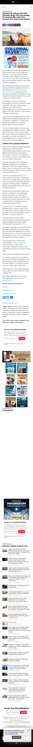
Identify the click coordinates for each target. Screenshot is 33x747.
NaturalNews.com (7, 290)
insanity (12, 310)
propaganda (25, 312)
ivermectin (18, 310)
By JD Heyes (17, 582)
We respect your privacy (22, 721)
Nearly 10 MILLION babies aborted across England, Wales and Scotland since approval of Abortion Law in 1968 (18, 608)
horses (19, 308)
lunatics (4, 312)
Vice (20, 314)
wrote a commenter (19, 243)
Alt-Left (20, 306)
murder (18, 312)
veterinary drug (14, 314)
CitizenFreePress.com (9, 293)
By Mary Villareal (18, 573)
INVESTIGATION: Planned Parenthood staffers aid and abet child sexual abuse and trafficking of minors (19, 569)
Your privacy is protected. (9, 343)
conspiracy (10, 308)
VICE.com (5, 287)
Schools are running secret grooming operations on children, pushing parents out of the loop (19, 646)
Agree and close (16, 737)
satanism (5, 314)
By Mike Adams (18, 700)
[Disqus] (16, 434)
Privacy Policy (14, 734)
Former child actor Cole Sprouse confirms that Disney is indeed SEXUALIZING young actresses (17, 689)
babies (4, 308)
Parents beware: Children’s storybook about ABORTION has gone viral (18, 653)
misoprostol (11, 312)
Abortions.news (7, 280)
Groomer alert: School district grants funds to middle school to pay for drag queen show (18, 638)
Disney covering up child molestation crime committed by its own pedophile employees (18, 681)
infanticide (5, 310)
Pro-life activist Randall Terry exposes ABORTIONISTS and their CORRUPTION (18, 592)
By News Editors (17, 588)
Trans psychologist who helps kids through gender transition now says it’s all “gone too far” (18, 616)
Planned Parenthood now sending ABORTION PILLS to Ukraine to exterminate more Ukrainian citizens (18, 600)
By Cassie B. (17, 565)
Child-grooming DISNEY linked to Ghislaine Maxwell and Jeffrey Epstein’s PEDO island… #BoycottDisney (19, 697)
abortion (15, 306)
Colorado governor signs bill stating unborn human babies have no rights (18, 674)
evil (16, 308)
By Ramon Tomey (18, 595)
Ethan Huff (13, 22)
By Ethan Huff (17, 555)
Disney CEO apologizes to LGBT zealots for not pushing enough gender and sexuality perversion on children (18, 667)
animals (26, 306)
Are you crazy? (12, 622)
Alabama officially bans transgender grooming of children (18, 659)
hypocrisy (25, 308)
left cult (25, 310)
